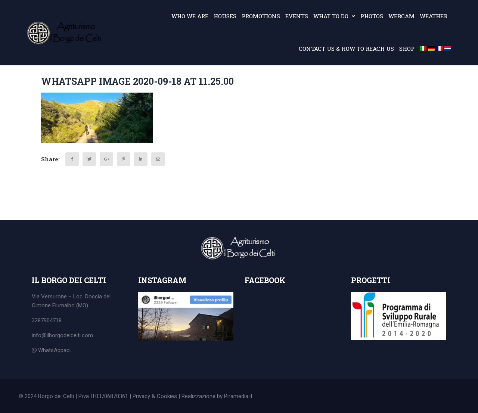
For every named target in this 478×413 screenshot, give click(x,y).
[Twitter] (89, 159)
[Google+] (106, 159)
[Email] (158, 159)
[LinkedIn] (141, 159)
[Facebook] (72, 159)
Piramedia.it (238, 396)
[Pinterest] (123, 159)
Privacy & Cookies (155, 396)
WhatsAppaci (54, 350)
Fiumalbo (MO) (70, 305)
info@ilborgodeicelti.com (62, 335)
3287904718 (47, 320)
